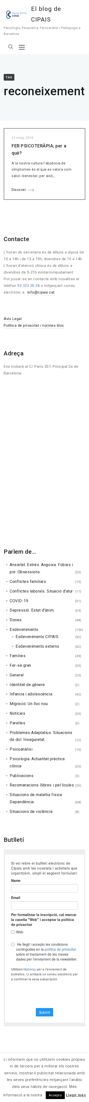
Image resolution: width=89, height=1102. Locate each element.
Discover (19, 190)
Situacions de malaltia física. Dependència (36, 798)
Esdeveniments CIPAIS (37, 636)
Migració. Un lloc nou (29, 703)
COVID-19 (19, 600)
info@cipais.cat (41, 292)
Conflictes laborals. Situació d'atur (41, 591)
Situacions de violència (31, 811)
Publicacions (21, 775)
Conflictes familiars (28, 581)
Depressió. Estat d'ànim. (32, 610)
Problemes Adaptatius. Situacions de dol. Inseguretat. (41, 736)
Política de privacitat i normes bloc (34, 325)
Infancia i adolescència (31, 694)
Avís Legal (13, 319)
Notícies (17, 713)
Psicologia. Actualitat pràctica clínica (37, 762)
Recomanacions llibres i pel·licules (42, 785)
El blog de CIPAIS (46, 14)
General (17, 675)
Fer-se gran (20, 665)
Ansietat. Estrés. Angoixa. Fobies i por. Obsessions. (41, 568)
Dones (16, 620)
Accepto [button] (55, 1095)
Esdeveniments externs (37, 646)
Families (17, 655)
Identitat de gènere (27, 684)
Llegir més (76, 1095)
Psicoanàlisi (21, 749)
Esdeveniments (24, 629)
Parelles (17, 723)
